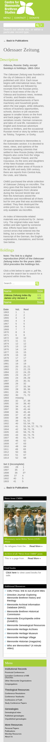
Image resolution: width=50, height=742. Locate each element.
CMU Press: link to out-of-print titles (26, 591)
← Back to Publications (15, 40)
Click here (11, 572)
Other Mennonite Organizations (18, 681)
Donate (34, 18)
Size (40, 291)
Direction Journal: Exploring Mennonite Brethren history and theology (24, 597)
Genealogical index (13, 712)
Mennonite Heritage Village (21, 637)
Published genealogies (14, 716)
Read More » (36, 546)
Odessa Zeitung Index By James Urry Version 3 (17, 297)
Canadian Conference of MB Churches (17, 676)
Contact (20, 18)
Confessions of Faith (13, 700)
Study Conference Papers (16, 703)
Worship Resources (13, 734)
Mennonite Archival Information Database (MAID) (23, 606)
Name (7, 291)
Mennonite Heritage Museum (22, 633)
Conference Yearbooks (14, 696)
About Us (9, 737)
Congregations (11, 684)
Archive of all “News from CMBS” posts (23, 554)
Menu (7, 18)
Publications (10, 731)
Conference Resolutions (15, 693)
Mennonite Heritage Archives (22, 629)
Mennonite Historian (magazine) (24, 641)
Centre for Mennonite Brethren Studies (24, 8)
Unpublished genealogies (15, 719)
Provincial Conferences (14, 672)
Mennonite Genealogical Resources (26, 625)
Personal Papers (12, 728)
